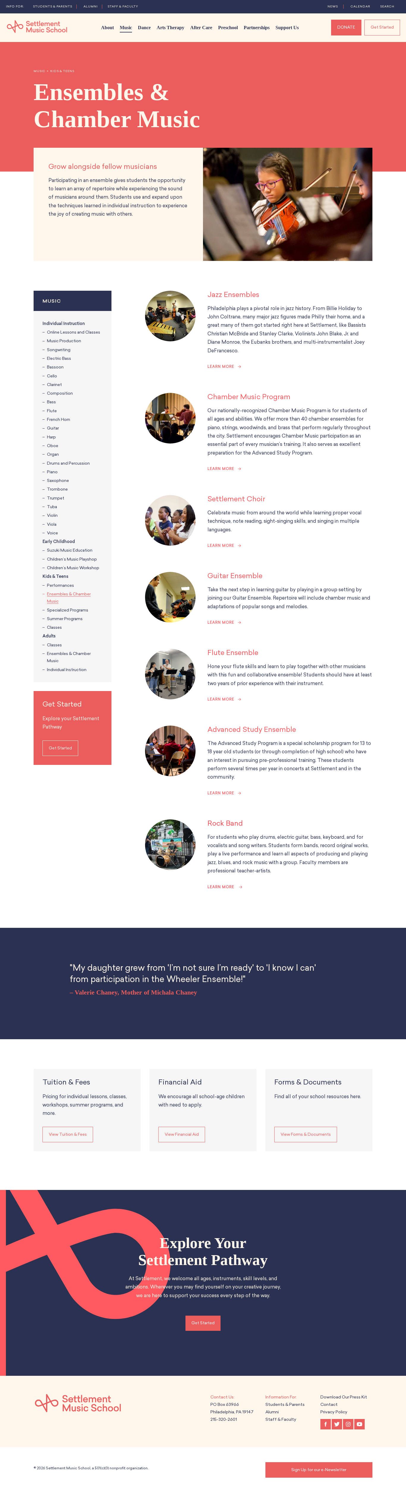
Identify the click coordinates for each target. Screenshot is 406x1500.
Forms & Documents (308, 1082)
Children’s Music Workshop (73, 567)
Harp (51, 437)
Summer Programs (65, 618)
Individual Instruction (64, 323)
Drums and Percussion (68, 463)
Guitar (53, 428)
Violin (52, 515)
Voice (52, 533)
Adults (49, 636)
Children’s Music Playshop (72, 559)
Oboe (52, 445)
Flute (52, 410)
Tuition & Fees (66, 1082)
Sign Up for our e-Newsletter (318, 1469)
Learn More (220, 367)
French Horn (58, 419)
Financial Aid (180, 1082)
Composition (60, 393)
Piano (52, 471)
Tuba (52, 506)
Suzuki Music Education (69, 550)
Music (39, 71)
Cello (52, 376)
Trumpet (55, 498)
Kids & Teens (62, 71)
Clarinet (54, 384)
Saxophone (58, 480)
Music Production (64, 340)
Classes (54, 627)
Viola (51, 524)
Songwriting (58, 349)
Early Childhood (59, 541)
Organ (53, 454)
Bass (51, 401)
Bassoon (55, 367)
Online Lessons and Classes (73, 332)
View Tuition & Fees (68, 1134)
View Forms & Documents (306, 1134)
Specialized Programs (67, 610)
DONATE (346, 27)
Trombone (57, 489)
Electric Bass (59, 358)
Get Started (382, 27)
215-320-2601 (223, 1419)
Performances (60, 585)
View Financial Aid (182, 1134)
